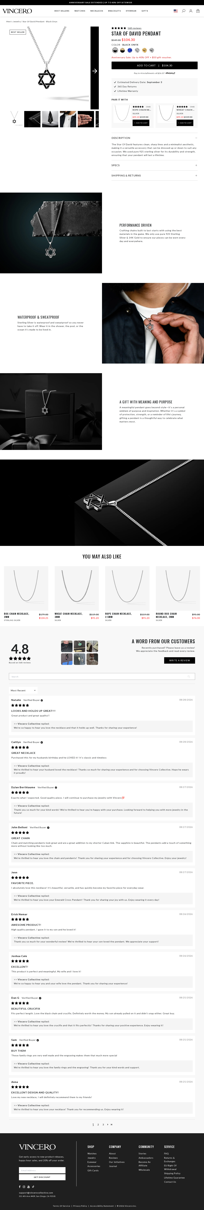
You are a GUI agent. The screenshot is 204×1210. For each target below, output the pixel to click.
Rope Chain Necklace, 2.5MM (142, 110)
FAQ (166, 1153)
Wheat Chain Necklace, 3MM (186, 110)
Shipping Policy (172, 1173)
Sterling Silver (12, 620)
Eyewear (92, 1162)
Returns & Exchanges (169, 1160)
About (112, 1153)
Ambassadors (146, 1158)
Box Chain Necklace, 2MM (16, 615)
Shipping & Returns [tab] (126, 175)
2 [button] (98, 1124)
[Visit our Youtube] (28, 1186)
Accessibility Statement (102, 1206)
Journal (113, 1166)
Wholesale (144, 1170)
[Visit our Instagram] (24, 1186)
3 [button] (103, 1124)
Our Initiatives (117, 1162)
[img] (20, 705)
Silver (136, 113)
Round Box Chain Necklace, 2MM (166, 615)
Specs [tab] (116, 165)
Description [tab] (121, 137)
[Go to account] (190, 11)
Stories (142, 1153)
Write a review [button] (179, 660)
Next (92, 119)
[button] (119, 28)
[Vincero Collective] (17, 9)
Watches (92, 1153)
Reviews (113, 1158)
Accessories (93, 1166)
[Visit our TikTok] (33, 1186)
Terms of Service (61, 1206)
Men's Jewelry (13, 21)
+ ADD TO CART (141, 123)
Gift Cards (93, 1170)
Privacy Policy (80, 1206)
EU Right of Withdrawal (170, 1167)
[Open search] (183, 11)
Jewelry (91, 1158)
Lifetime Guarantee (174, 1177)
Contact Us (170, 1182)
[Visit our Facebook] (20, 1186)
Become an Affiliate (145, 1164)
